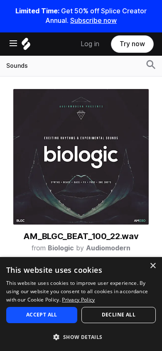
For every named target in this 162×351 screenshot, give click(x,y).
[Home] (26, 46)
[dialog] (81, 304)
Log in (90, 44)
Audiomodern (108, 248)
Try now (132, 44)
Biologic (61, 248)
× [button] (153, 266)
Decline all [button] (118, 314)
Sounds (17, 65)
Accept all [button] (41, 314)
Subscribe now (93, 21)
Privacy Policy (78, 299)
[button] (81, 336)
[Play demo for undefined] (81, 157)
